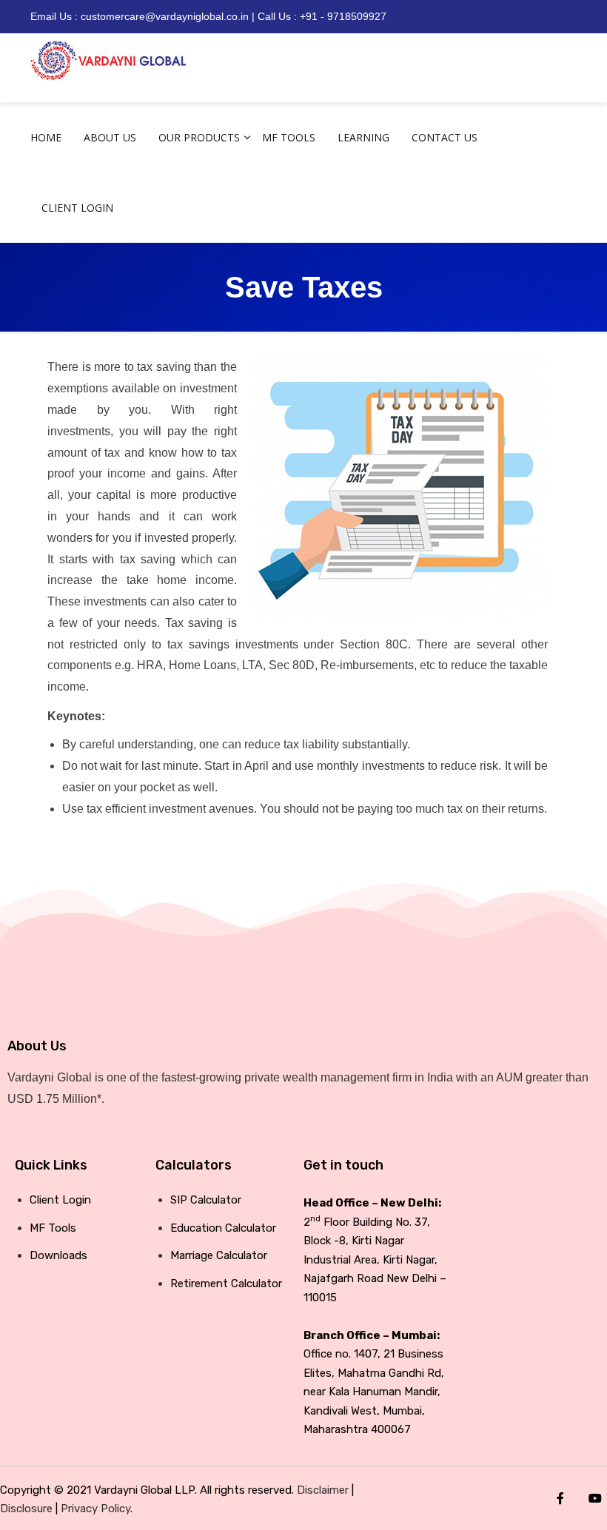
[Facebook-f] (560, 1498)
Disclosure (26, 1508)
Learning (363, 137)
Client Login (77, 208)
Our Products (199, 137)
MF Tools (288, 137)
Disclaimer (323, 1490)
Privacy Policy (95, 1508)
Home (45, 137)
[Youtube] (595, 1498)
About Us (110, 137)
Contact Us (444, 137)
